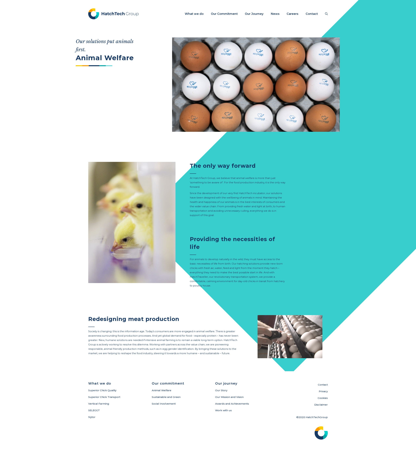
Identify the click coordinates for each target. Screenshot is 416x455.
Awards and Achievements (232, 403)
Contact (323, 384)
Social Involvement (164, 403)
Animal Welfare (161, 390)
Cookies (323, 398)
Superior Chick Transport (104, 397)
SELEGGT (94, 410)
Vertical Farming (98, 403)
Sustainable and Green (166, 397)
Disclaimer (321, 404)
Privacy (323, 391)
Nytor (91, 417)
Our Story (221, 390)
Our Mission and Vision (229, 397)
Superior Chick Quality (102, 390)
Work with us (223, 410)
